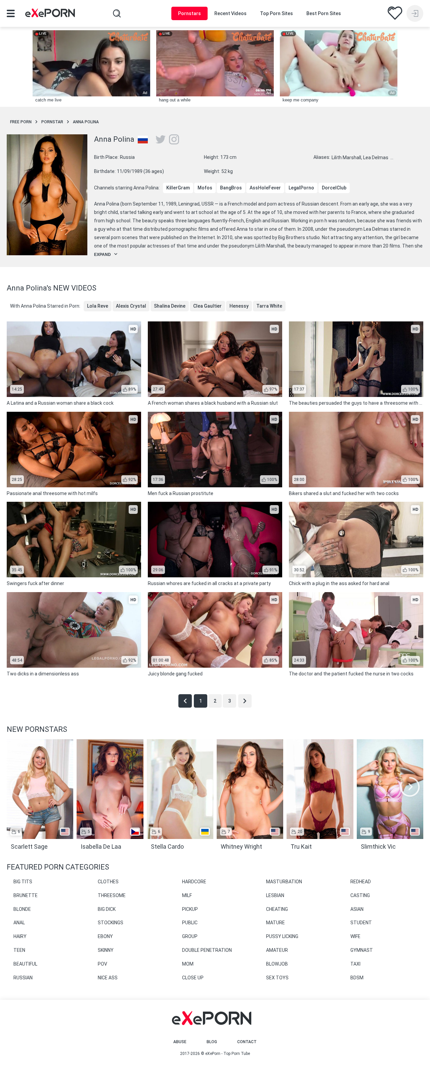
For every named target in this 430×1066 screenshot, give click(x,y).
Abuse (179, 1041)
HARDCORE (194, 881)
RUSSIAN (23, 977)
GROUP (190, 936)
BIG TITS (22, 881)
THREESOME (112, 895)
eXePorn (212, 1053)
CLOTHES (108, 881)
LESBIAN (275, 895)
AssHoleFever (265, 187)
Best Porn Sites (323, 13)
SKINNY (106, 950)
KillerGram (178, 187)
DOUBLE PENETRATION (207, 950)
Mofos (205, 187)
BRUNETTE (25, 895)
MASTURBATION (284, 881)
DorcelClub (334, 187)
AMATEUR (277, 950)
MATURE (275, 922)
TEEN (19, 950)
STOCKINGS (110, 922)
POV (102, 964)
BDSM (356, 977)
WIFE (355, 936)
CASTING (360, 895)
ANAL (19, 922)
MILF (187, 895)
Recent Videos (230, 13)
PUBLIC (190, 922)
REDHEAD (360, 881)
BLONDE (22, 909)
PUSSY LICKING (282, 936)
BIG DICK (107, 909)
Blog (212, 1041)
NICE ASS (108, 977)
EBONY (105, 936)
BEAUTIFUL (25, 964)
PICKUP (190, 909)
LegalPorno (301, 187)
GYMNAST (361, 950)
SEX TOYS (277, 977)
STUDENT (361, 922)
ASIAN (356, 909)
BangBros (231, 187)
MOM (188, 964)
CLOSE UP (193, 977)
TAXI (355, 964)
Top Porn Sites (276, 13)
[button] (410, 787)
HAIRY (20, 936)
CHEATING (277, 909)
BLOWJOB (277, 964)
